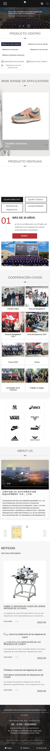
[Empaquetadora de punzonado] (12, 61)
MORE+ (24, 236)
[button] (29, 26)
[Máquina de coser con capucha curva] (12, 66)
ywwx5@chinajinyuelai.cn (24, 718)
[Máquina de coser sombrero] (37, 61)
